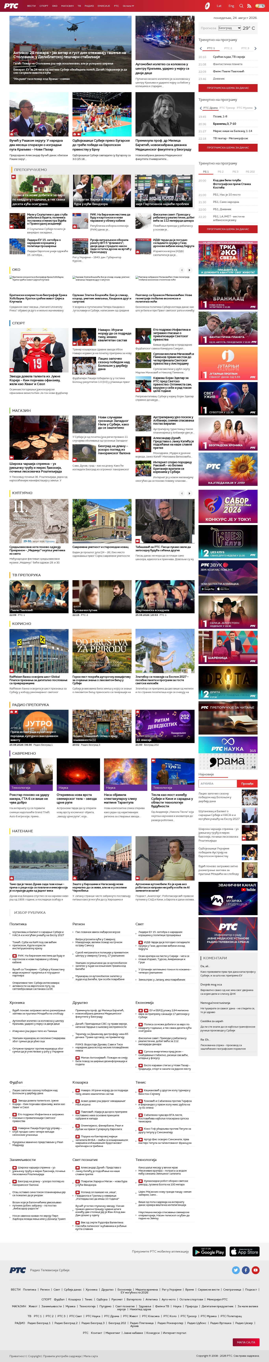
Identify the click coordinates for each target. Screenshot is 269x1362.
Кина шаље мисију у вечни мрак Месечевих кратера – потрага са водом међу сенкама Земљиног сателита (162, 1170)
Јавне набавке (133, 1333)
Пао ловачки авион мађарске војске (97, 932)
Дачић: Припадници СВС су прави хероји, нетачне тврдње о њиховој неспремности (101, 1025)
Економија (144, 1002)
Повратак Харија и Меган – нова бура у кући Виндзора (101, 1183)
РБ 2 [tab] (221, 171)
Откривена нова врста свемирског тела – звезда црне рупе (77, 798)
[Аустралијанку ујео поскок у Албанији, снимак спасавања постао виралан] (143, 423)
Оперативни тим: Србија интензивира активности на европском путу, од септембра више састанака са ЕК (35, 986)
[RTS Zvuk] (228, 577)
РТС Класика (151, 1316)
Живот (33, 1306)
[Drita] (228, 682)
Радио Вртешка (220, 1323)
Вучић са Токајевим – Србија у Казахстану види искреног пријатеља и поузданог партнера (38, 972)
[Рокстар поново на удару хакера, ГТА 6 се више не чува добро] (31, 774)
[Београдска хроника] (228, 434)
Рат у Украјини (171, 1289)
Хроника (17, 1002)
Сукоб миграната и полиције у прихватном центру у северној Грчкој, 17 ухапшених (101, 954)
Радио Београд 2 (66, 1323)
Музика (70, 1306)
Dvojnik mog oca (211, 984)
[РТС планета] (207, 6)
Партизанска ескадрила (152, 608)
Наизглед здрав (140, 1309)
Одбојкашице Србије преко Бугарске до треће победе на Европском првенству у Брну (101, 144)
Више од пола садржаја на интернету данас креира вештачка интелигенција (162, 1203)
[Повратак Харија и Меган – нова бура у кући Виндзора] (102, 191)
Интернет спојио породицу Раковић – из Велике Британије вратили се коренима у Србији (172, 467)
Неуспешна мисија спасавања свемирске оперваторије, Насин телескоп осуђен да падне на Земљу (163, 1215)
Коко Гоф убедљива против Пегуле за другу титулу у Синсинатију (164, 1130)
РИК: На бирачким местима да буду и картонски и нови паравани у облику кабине (110, 217)
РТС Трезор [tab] (227, 107)
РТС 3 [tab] (245, 48)
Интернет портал (174, 1333)
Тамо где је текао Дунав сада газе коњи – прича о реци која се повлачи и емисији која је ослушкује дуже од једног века (38, 887)
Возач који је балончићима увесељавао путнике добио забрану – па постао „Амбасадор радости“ (36, 1205)
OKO (54, 5)
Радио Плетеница (142, 1323)
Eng (231, 6)
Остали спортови (191, 1299)
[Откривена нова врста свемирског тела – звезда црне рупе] (78, 774)
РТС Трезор (189, 1316)
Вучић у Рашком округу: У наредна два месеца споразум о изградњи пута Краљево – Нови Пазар (36, 144)
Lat (219, 6)
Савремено (24, 753)
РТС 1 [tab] (211, 48)
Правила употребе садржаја (62, 1356)
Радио (89, 5)
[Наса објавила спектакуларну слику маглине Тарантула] (125, 774)
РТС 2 (50, 1316)
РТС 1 (38, 1316)
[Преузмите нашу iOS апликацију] (245, 1251)
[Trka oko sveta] (228, 257)
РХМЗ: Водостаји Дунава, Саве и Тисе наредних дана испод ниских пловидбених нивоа (101, 1047)
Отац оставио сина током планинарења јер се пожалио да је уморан (39, 1193)
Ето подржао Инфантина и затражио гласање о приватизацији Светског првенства (172, 334)
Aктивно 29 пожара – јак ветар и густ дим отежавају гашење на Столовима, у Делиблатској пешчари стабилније (69, 54)
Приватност (17, 1356)
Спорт (44, 5)
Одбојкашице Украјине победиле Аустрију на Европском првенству (214, 852)
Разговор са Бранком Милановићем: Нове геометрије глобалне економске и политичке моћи (163, 298)
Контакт (96, 1333)
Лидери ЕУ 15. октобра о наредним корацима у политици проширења (44, 243)
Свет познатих (85, 1159)
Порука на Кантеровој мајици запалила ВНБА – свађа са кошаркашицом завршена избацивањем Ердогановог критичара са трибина (101, 1141)
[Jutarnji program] (228, 363)
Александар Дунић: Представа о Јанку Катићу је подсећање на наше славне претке (173, 443)
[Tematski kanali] (228, 753)
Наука (177, 1306)
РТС (116, 5)
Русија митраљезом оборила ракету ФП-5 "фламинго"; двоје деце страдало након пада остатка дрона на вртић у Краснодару (110, 246)
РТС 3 (61, 1316)
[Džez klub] (228, 541)
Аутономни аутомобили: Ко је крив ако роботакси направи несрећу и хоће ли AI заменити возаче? (162, 887)
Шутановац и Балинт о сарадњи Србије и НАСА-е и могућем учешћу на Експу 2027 (38, 933)
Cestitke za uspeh (211, 1021)
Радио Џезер (244, 1323)
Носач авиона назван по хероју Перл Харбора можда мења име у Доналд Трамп (39, 1217)
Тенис (140, 1082)
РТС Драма (111, 1316)
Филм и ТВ (162, 1306)
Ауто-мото (169, 1299)
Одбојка (102, 1299)
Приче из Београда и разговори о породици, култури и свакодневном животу (34, 734)
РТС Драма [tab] (210, 107)
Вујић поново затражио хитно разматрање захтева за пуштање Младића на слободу (38, 1012)
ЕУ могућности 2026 (134, 1292)
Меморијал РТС (217, 1299)
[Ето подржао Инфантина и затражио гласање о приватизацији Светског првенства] (143, 336)
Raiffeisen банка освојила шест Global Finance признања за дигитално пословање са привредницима (38, 680)
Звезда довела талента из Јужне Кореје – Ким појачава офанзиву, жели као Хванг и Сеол (34, 380)
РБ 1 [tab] (206, 171)
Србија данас (73, 1289)
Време (189, 1289)
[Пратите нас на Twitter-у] (236, 1270)
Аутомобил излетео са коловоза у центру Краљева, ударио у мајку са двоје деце (162, 68)
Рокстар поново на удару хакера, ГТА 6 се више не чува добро (29, 798)
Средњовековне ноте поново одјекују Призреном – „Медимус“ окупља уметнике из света (37, 550)
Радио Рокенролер (170, 1323)
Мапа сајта (246, 1342)
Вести (31, 5)
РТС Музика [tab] (244, 107)
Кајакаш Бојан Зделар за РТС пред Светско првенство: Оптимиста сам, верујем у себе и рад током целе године (172, 384)
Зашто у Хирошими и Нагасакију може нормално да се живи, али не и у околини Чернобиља (99, 887)
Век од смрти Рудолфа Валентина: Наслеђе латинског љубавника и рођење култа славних (100, 1226)
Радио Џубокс (196, 1323)
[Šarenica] (228, 647)
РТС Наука (93, 1316)
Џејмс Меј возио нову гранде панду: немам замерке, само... (164, 1193)
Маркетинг (113, 1333)
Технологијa (146, 1159)
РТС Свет (75, 1316)
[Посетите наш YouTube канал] (256, 1270)
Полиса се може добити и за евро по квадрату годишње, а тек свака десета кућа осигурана (38, 199)
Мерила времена (146, 1289)
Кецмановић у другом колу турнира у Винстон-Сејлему (164, 1092)
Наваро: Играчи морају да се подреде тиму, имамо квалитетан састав (114, 335)
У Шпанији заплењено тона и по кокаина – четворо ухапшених (164, 971)
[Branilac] (228, 293)
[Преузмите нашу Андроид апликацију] (209, 1251)
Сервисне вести (208, 1289)
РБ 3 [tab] (235, 171)
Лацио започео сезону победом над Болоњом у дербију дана (114, 363)
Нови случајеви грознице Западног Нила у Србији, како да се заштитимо (113, 422)
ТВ (79, 5)
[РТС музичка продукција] (228, 898)
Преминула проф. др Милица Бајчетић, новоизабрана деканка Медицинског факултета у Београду (163, 144)
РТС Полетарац (231, 1316)
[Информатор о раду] (228, 933)
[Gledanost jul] (228, 469)
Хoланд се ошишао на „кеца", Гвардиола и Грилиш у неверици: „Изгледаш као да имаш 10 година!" (97, 1195)
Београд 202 (117, 1323)
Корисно (21, 623)
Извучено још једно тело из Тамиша (34, 1031)
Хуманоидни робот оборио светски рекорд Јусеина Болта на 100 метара (163, 1182)
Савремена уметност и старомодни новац (100, 547)
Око (16, 269)
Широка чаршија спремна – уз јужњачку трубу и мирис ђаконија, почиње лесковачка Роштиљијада (35, 467)
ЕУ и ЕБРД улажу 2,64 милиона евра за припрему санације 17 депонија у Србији (163, 1014)
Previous (200, 48)
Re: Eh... (205, 1039)
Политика (18, 924)
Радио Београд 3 (93, 1323)
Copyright (34, 1356)
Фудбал (16, 1082)
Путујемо (105, 1306)
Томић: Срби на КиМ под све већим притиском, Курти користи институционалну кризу (34, 945)
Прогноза (208, 28)
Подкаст (251, 1289)
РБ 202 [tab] (250, 171)
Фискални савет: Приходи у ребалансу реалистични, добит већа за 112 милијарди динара (174, 217)
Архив (134, 1326)
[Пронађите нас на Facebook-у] (246, 1270)
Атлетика (152, 1299)
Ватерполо (134, 1299)
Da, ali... (205, 966)
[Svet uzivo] (228, 398)
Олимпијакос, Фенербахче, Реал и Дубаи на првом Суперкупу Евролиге (99, 1127)
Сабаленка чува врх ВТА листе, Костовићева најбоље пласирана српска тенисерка (163, 1118)
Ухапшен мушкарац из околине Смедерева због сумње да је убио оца (38, 1039)
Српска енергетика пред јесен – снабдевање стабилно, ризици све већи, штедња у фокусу (163, 1055)
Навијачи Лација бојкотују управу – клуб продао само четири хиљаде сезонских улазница (37, 1131)
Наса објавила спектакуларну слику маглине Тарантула (120, 798)
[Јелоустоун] (228, 612)
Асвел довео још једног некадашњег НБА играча (100, 1102)
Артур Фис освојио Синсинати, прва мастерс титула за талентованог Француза (164, 1141)
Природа (191, 1306)
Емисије (104, 5)
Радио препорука (30, 704)
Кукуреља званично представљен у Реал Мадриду (37, 1143)
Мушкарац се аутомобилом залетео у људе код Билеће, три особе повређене (99, 977)
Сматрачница (232, 1289)
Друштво (80, 1002)
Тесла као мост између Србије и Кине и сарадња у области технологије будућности (172, 800)
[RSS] (249, 6)
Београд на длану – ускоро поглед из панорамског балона (114, 449)
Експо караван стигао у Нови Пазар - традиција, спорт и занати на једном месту (164, 1067)
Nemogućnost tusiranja (215, 1003)
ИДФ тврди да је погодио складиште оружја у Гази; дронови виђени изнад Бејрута (173, 243)
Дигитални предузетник (218, 1306)
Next (255, 48)
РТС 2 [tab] (228, 48)
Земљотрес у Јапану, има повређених (161, 979)
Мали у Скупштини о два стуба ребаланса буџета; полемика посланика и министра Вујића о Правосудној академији (47, 219)
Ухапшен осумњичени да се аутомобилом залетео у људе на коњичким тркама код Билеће (101, 966)
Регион (78, 924)
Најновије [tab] (206, 774)
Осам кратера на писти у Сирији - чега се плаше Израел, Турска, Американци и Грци (163, 959)
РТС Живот (130, 1316)
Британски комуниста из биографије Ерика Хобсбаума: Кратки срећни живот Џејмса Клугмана (38, 298)
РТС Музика (209, 1316)
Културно (22, 493)
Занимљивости (22, 1159)
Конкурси (153, 1333)
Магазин (67, 5)
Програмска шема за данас (228, 88)
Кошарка (80, 1082)
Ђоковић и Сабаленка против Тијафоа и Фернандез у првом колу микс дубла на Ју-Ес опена (165, 1104)
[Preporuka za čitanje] (228, 718)
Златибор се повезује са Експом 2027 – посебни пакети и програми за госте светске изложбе (161, 680)
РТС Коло (170, 1316)
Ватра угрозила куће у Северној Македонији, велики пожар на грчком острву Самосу (98, 942)
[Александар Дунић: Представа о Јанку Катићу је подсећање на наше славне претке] (143, 444)
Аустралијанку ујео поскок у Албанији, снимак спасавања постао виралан (173, 420)
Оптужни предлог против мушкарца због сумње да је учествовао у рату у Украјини (37, 1050)
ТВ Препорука (26, 575)
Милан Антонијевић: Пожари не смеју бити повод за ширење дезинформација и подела (101, 1061)
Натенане (22, 831)
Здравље (145, 1306)
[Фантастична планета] (228, 328)
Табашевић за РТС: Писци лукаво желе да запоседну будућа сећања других (163, 548)
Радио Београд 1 (39, 1323)
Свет (139, 924)
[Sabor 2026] (228, 506)
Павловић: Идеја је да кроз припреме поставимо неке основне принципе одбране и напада (101, 1115)
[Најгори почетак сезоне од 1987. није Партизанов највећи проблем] (164, 191)
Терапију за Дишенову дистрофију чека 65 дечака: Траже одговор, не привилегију (101, 1035)
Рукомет (117, 1299)
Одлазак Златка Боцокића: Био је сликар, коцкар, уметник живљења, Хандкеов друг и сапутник (101, 298)
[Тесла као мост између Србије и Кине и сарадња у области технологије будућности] (173, 774)
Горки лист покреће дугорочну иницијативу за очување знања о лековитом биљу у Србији (101, 680)
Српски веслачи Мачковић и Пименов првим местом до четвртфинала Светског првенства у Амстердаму (173, 359)
